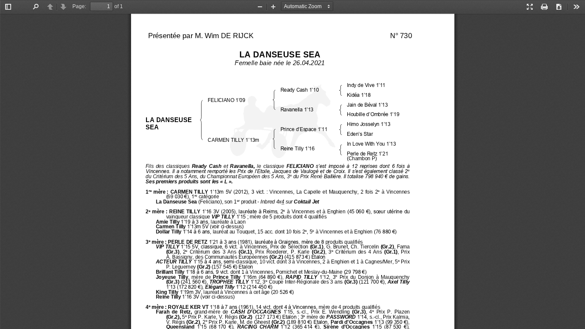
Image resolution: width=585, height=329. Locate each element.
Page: (79, 6)
